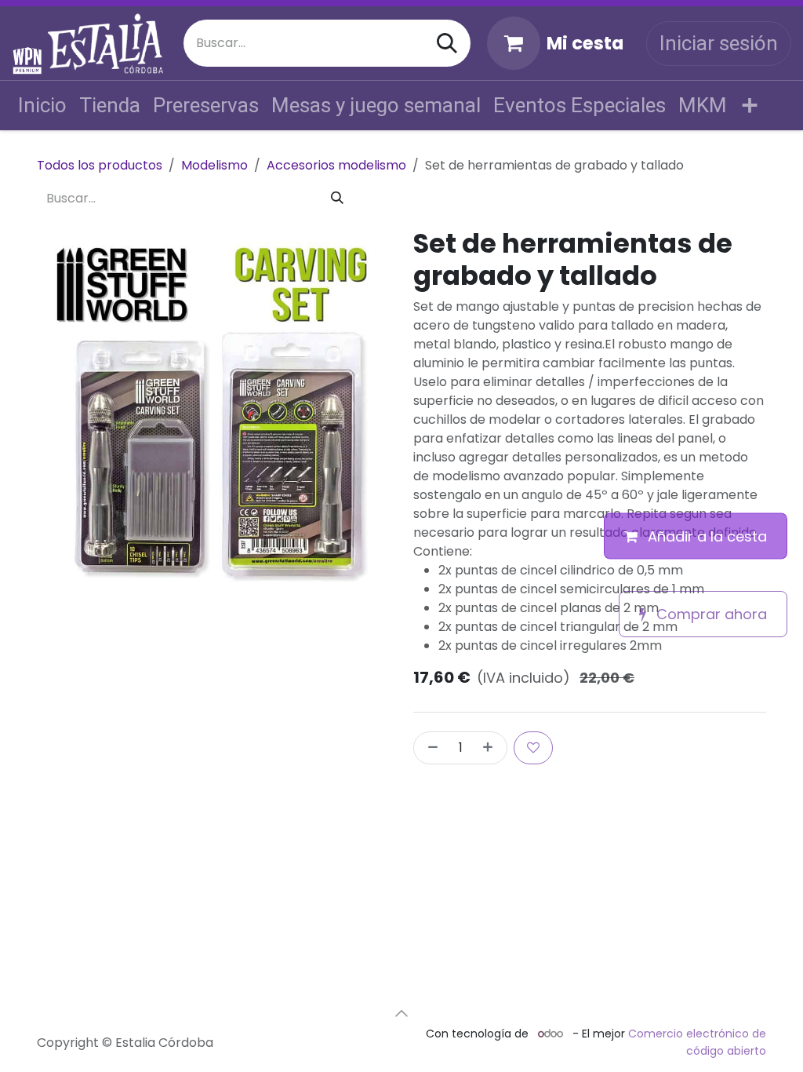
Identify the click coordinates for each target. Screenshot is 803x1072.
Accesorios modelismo (336, 165)
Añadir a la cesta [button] (705, 536)
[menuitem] (42, 105)
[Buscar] (447, 43)
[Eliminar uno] (429, 748)
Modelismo (214, 165)
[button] (401, 1013)
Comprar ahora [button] (709, 614)
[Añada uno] (491, 748)
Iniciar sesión (718, 43)
